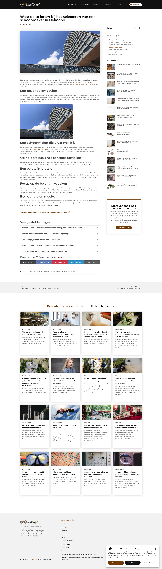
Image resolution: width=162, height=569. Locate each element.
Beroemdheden (66, 544)
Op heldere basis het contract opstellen (121, 44)
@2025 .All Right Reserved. (35, 559)
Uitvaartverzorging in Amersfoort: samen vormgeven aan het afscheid (127, 334)
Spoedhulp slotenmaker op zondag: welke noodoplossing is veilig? (128, 82)
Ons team (65, 524)
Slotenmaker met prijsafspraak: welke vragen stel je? (126, 90)
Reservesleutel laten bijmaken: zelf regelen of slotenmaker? (127, 141)
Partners (96, 4)
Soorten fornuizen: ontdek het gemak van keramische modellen (96, 474)
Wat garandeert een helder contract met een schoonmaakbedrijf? (60, 245)
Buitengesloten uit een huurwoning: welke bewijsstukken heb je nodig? (128, 99)
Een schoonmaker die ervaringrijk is (120, 42)
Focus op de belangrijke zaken (118, 49)
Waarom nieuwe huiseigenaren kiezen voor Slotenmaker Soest (63, 334)
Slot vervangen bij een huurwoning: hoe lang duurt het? (128, 150)
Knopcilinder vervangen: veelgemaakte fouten (124, 133)
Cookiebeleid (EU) (67, 540)
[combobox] (135, 4)
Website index (66, 551)
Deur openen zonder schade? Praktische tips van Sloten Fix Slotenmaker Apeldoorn (95, 334)
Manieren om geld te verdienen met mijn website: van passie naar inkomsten (82, 558)
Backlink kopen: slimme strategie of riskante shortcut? (79, 554)
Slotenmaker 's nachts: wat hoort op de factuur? (128, 124)
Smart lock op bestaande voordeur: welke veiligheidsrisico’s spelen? (127, 184)
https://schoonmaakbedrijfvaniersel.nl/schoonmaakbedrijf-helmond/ (45, 212)
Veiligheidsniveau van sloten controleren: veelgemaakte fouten (127, 167)
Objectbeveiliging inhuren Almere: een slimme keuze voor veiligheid (127, 474)
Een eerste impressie (115, 47)
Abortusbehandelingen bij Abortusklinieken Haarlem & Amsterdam (64, 381)
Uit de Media (84, 4)
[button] (156, 549)
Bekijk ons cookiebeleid (121, 557)
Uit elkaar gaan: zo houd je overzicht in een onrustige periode (128, 73)
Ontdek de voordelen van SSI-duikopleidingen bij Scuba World (33, 474)
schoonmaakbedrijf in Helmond (84, 84)
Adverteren (107, 4)
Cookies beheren (149, 562)
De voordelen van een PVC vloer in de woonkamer (128, 65)
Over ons (70, 4)
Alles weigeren (132, 562)
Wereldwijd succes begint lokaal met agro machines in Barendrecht (126, 381)
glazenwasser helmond (48, 271)
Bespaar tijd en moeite (116, 52)
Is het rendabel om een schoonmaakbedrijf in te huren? (60, 251)
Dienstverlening (27, 24)
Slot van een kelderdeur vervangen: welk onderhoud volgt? (128, 159)
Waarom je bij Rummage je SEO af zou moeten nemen (127, 107)
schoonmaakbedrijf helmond (66, 271)
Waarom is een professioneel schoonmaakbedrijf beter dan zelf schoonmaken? (60, 228)
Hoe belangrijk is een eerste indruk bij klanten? (60, 240)
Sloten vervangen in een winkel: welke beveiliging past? (127, 176)
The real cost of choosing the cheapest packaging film (126, 116)
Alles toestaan (115, 562)
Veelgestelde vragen (115, 54)
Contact (118, 4)
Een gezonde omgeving (116, 40)
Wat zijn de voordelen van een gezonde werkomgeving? (60, 234)
